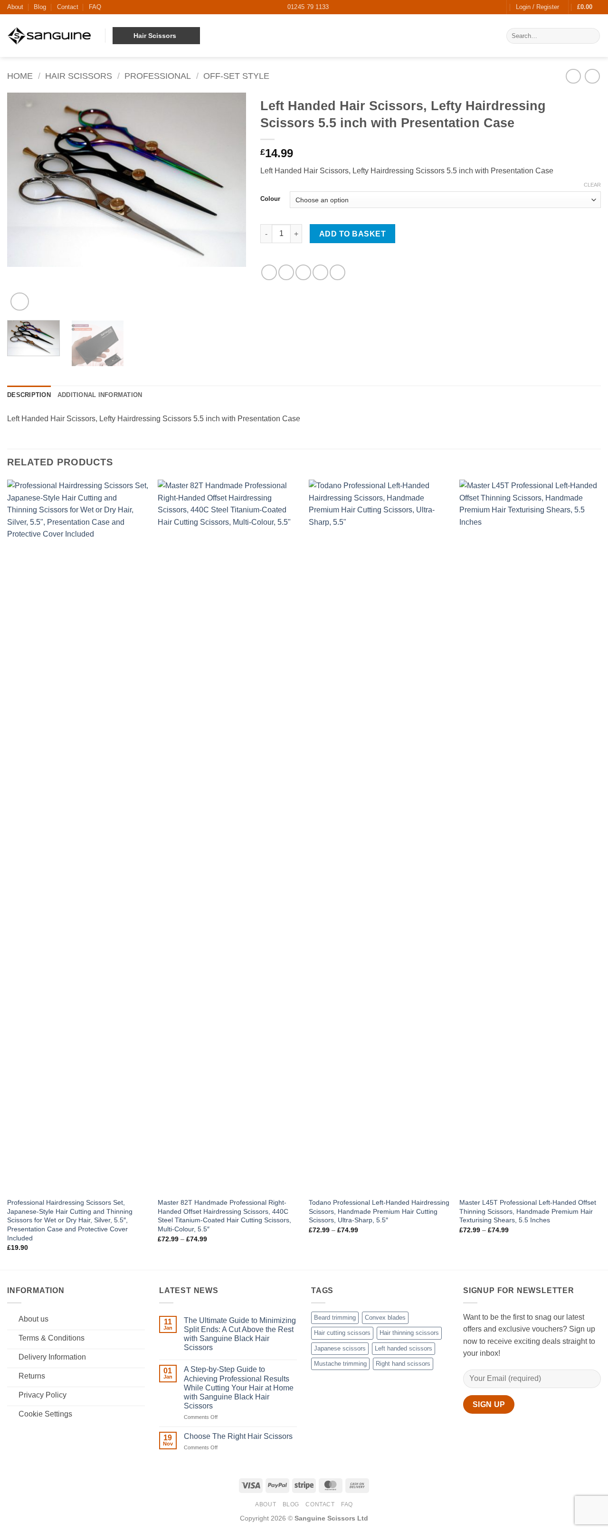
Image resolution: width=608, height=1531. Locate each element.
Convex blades (385, 1317)
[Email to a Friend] (303, 272)
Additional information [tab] (99, 394)
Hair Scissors (78, 76)
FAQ (95, 6)
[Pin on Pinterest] (320, 272)
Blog (40, 6)
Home (20, 76)
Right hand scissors (403, 1363)
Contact (67, 6)
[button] (537, 7)
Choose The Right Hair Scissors (238, 1436)
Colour (270, 199)
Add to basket (352, 234)
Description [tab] (29, 394)
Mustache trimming (340, 1363)
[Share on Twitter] (286, 272)
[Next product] (573, 76)
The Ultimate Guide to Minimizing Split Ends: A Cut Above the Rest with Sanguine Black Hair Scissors (240, 1334)
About (15, 6)
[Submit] (591, 36)
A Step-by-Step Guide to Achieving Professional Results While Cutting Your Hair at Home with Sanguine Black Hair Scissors (239, 1387)
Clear (592, 185)
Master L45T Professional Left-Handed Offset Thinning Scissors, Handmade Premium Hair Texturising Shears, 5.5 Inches (527, 1211)
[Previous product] (592, 76)
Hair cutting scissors (342, 1332)
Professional (157, 76)
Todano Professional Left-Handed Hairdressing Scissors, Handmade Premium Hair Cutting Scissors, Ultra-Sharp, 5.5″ (379, 1211)
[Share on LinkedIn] (337, 272)
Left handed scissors (403, 1348)
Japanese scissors (340, 1348)
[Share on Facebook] (269, 272)
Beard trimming (335, 1317)
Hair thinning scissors (409, 1332)
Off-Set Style (236, 76)
